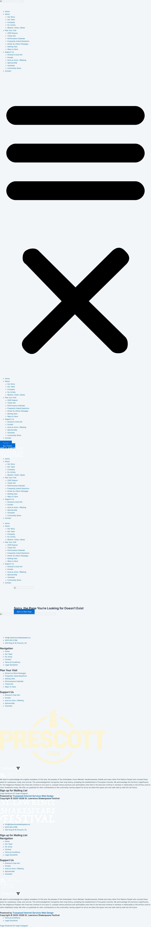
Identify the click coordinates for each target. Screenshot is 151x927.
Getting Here (12, 47)
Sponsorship (12, 63)
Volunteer (11, 65)
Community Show (14, 68)
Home (7, 11)
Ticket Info (11, 36)
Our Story (11, 17)
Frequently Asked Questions (18, 41)
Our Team (11, 20)
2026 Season (12, 33)
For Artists (11, 25)
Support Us (9, 52)
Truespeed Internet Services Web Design (33, 796)
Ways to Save (12, 49)
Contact (8, 71)
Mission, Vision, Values (16, 28)
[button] (75, 226)
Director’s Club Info (14, 55)
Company (11, 22)
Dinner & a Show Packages (17, 44)
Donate (10, 57)
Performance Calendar (16, 38)
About (7, 14)
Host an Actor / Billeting (16, 60)
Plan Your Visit (10, 30)
